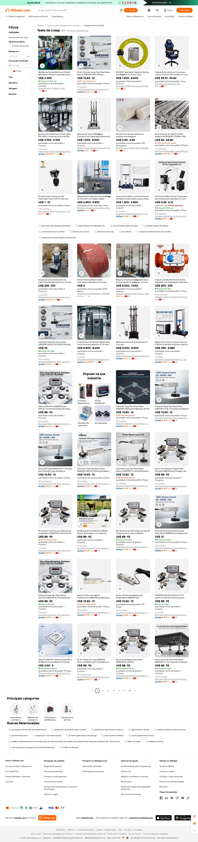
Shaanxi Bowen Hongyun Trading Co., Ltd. (55, 297)
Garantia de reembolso (53, 771)
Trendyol (127, 830)
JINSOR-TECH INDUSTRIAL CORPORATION (94, 294)
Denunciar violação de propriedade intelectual (135, 788)
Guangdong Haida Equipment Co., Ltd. (132, 214)
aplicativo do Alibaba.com (141, 818)
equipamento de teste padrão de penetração (59, 238)
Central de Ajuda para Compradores (136, 766)
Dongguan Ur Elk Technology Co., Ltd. (54, 211)
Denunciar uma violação (131, 794)
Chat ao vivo (126, 771)
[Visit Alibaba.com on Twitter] (171, 797)
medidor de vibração (70, 747)
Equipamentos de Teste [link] (94, 25)
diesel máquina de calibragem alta (92, 226)
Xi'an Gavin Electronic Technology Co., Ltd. (94, 89)
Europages (138, 830)
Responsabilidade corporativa (17, 776)
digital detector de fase (140, 730)
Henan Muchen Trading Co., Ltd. (51, 88)
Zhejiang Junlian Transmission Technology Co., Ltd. (172, 297)
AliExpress (60, 830)
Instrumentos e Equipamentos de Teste (63, 25)
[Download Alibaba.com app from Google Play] (183, 817)
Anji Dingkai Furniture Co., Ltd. (167, 84)
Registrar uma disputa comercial (134, 776)
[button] (121, 10)
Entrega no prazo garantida (55, 776)
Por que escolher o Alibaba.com (18, 766)
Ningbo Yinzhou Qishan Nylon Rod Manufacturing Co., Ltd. (133, 148)
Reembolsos (126, 782)
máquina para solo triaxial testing (48, 736)
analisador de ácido (155, 741)
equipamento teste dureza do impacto (108, 730)
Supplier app (87, 818)
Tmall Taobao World (86, 830)
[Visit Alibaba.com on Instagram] (177, 797)
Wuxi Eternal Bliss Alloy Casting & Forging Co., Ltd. (172, 151)
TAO (120, 830)
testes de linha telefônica (114, 736)
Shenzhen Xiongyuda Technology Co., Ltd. (172, 216)
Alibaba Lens (20, 818)
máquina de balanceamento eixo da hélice (155, 232)
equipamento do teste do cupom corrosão (70, 730)
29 (130, 691)
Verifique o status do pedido (171, 776)
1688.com (71, 830)
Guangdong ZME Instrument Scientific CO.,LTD (133, 86)
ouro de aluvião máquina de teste (125, 226)
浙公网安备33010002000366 (143, 838)
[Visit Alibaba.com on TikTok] (188, 797)
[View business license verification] (123, 838)
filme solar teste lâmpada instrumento (56, 226)
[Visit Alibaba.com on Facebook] (161, 797)
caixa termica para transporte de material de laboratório (33, 747)
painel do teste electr (19, 736)
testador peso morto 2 (80, 232)
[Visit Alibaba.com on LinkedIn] (166, 797)
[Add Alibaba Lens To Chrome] (47, 817)
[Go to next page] (135, 690)
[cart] (158, 11)
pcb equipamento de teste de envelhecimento (28, 730)
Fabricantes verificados (92, 766)
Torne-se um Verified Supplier (171, 782)
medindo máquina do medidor (157, 226)
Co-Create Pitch (12, 771)
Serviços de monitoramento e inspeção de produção (60, 788)
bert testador (126, 232)
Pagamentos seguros (53, 766)
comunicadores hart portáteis (53, 232)
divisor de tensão (134, 741)
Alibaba (40, 25)
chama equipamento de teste (143, 736)
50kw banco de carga (105, 232)
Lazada (99, 830)
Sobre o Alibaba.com (14, 761)
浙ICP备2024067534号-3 (167, 838)
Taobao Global (110, 830)
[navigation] (20, 358)
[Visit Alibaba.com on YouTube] (182, 797)
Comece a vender (166, 771)
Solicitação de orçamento (93, 771)
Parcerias (163, 787)
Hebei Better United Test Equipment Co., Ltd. (55, 151)
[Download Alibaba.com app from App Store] (164, 817)
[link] (194, 816)
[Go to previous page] (92, 690)
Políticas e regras (51, 794)
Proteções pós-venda (53, 782)
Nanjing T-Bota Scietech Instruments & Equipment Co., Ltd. (94, 148)
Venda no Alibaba (166, 766)
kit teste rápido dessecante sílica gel (83, 736)
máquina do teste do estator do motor (171, 730)
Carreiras (9, 782)
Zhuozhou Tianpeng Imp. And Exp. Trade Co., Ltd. (94, 208)
